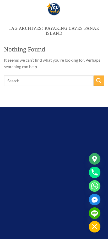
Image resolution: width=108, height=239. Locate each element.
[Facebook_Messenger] (94, 199)
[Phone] (94, 172)
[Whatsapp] (94, 186)
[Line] (94, 213)
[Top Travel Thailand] (54, 9)
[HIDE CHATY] (94, 226)
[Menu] (7, 9)
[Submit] (99, 80)
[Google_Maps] (94, 159)
